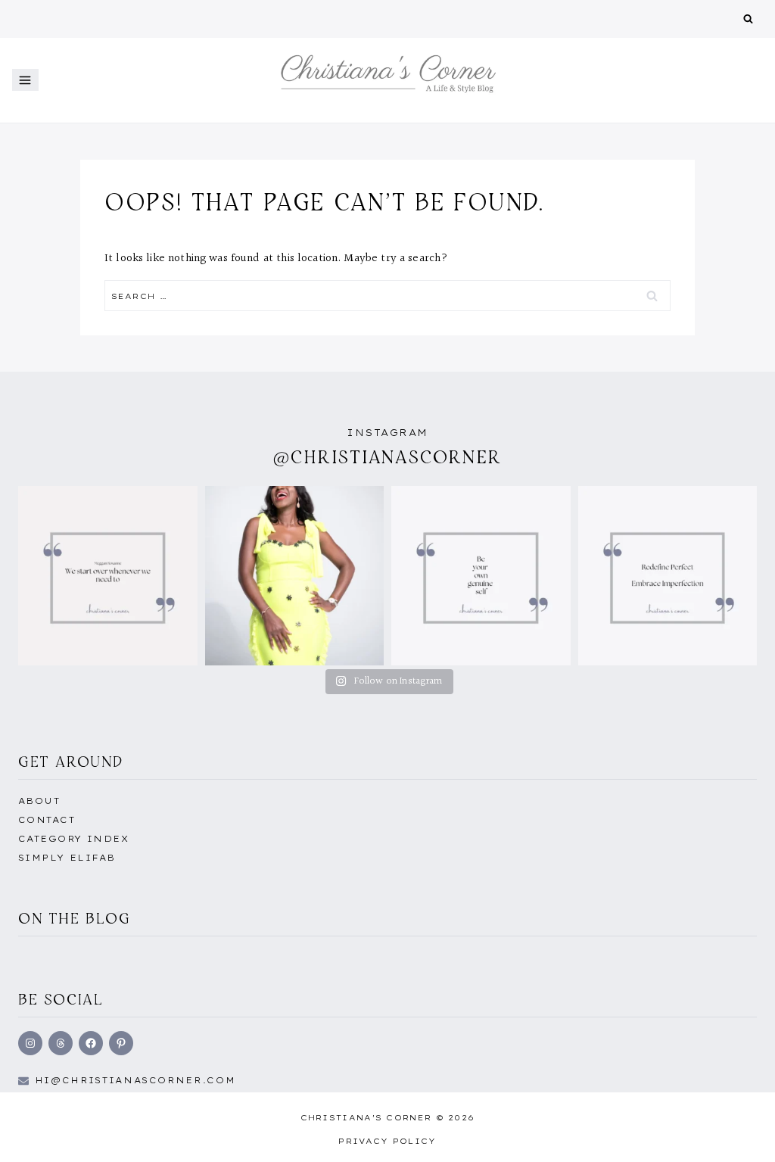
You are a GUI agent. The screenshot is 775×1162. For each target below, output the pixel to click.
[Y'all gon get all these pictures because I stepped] (294, 575)
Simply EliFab (67, 857)
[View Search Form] (748, 19)
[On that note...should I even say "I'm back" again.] (108, 575)
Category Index (73, 838)
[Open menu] (25, 80)
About (39, 801)
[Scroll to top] (739, 1134)
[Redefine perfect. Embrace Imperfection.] (668, 575)
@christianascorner (387, 457)
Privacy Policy (387, 1141)
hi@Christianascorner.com (135, 1080)
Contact (46, 820)
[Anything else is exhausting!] (481, 575)
